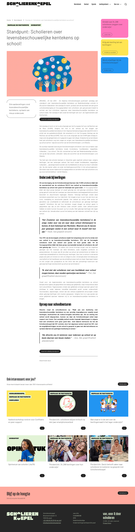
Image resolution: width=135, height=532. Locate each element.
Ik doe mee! (108, 70)
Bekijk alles (123, 384)
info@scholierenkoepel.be (52, 523)
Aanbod (86, 4)
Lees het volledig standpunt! (50, 119)
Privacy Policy (107, 523)
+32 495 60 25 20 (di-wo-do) (52, 520)
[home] (29, 4)
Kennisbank (77, 4)
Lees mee (107, 34)
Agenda (94, 4)
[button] (105, 4)
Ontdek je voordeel (110, 52)
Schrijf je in (123, 493)
